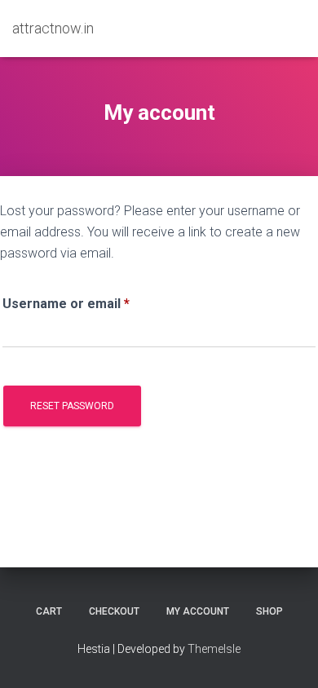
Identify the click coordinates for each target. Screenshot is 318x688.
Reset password (72, 406)
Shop (269, 611)
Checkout (114, 611)
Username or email (93, 303)
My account (197, 611)
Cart (49, 611)
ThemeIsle (214, 648)
